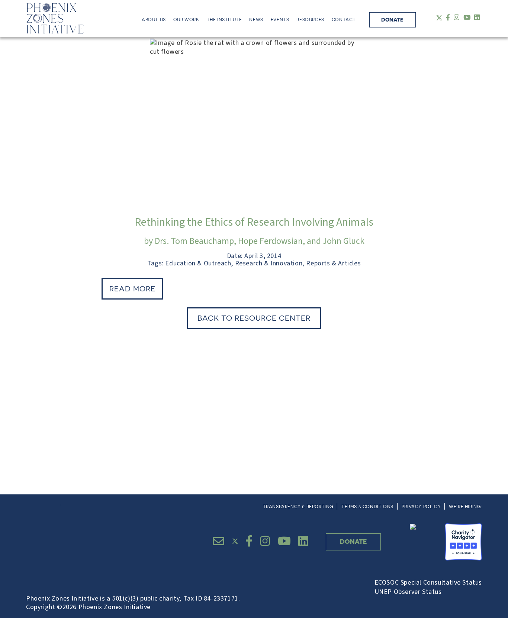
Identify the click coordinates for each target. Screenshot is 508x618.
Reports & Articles (333, 263)
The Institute (224, 19)
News (256, 19)
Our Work (186, 19)
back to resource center (254, 318)
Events (280, 19)
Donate (392, 19)
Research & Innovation (269, 263)
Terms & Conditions (367, 506)
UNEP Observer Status (408, 591)
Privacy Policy (421, 506)
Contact (344, 19)
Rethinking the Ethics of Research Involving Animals (254, 222)
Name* (62, 404)
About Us (154, 19)
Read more (132, 288)
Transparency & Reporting (298, 506)
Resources (310, 19)
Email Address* (289, 404)
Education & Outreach (198, 263)
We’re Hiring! (465, 506)
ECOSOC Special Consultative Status (428, 582)
